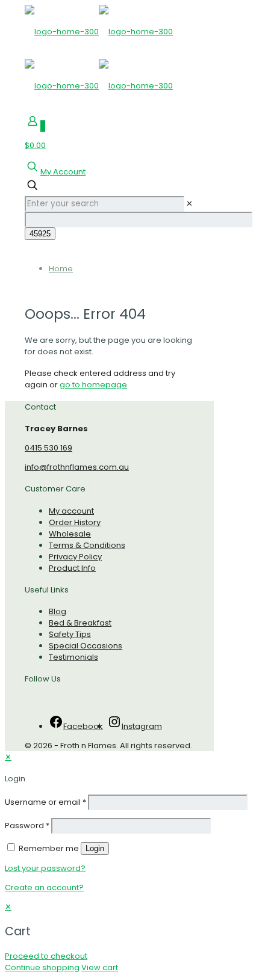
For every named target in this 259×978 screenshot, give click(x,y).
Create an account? (44, 887)
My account (71, 511)
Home (61, 268)
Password (27, 825)
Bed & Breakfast (80, 623)
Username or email (45, 802)
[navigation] (129, 937)
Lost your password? (45, 868)
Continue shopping (42, 967)
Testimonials (73, 657)
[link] (189, 203)
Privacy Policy (75, 556)
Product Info (72, 568)
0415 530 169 (48, 448)
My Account (63, 171)
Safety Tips (70, 634)
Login (95, 848)
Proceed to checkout (46, 956)
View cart (99, 967)
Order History (75, 522)
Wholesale (70, 534)
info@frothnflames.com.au (77, 467)
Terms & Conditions (87, 545)
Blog (57, 611)
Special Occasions (85, 645)
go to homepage (93, 384)
